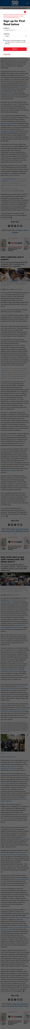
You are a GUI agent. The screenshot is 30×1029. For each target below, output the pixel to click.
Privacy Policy (6, 54)
